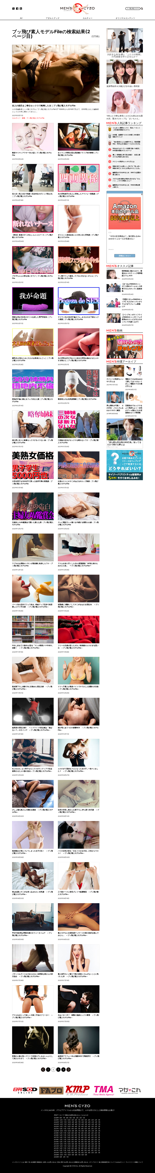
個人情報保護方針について (107, 1162)
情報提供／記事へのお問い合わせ (46, 1162)
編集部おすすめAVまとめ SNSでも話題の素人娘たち (127, 173)
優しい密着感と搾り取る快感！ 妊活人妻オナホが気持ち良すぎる (126, 156)
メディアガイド (93, 1162)
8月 (61, 1118)
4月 (74, 1118)
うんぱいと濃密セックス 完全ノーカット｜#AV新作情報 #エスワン (126, 129)
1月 (84, 1118)
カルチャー (16, 118)
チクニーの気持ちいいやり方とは (123, 161)
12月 (61, 1120)
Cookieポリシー (120, 1162)
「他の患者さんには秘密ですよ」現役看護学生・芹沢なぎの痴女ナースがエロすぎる (126, 143)
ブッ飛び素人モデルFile (35, 118)
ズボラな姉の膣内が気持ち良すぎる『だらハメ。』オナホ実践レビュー (126, 180)
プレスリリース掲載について (134, 1162)
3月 (77, 1118)
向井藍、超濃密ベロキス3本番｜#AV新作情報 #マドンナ (126, 136)
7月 (64, 1118)
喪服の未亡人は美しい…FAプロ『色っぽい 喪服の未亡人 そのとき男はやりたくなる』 (127, 167)
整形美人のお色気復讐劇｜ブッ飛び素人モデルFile (77, 399)
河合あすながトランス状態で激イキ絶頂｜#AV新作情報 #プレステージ (126, 149)
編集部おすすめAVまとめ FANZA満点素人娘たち (126, 186)
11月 (65, 1120)
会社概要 (33, 1162)
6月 (67, 1118)
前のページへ (43, 1069)
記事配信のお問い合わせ (81, 1162)
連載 (23, 118)
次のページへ (68, 1069)
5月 (70, 1118)
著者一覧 (27, 1162)
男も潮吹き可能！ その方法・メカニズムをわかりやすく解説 (115, 407)
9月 (73, 1120)
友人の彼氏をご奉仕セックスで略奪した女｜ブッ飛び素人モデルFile (43, 105)
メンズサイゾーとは (18, 1162)
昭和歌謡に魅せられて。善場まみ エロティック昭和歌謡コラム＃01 (132, 273)
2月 (80, 1118)
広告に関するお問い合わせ (65, 1162)
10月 (69, 1120)
